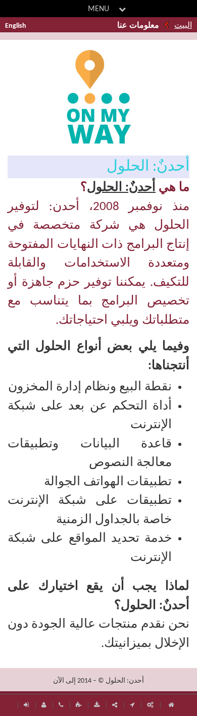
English (15, 26)
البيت (183, 26)
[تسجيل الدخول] (26, 705)
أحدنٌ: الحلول (121, 187)
